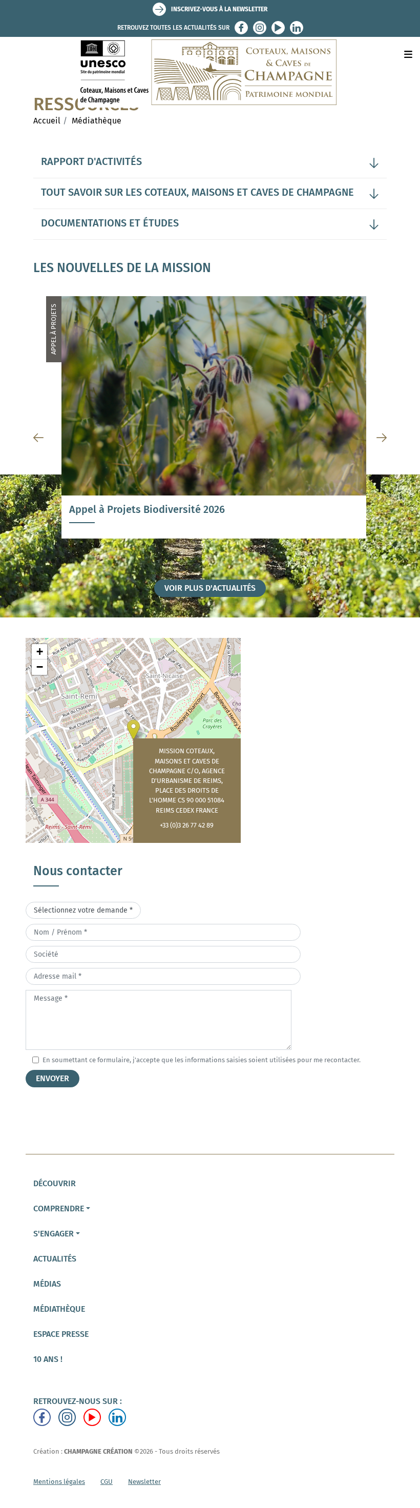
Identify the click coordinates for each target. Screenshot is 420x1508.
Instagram (259, 27)
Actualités (54, 1259)
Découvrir (54, 1183)
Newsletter (144, 1481)
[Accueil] (210, 72)
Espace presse (61, 1334)
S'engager (53, 1233)
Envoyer (52, 1078)
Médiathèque (96, 121)
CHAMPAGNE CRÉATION (98, 1451)
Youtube (278, 27)
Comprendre (58, 1208)
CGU (106, 1481)
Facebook (241, 27)
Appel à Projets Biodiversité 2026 (147, 509)
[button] (133, 729)
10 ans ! (47, 1359)
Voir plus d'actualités (210, 588)
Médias (47, 1284)
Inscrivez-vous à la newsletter (219, 9)
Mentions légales (59, 1481)
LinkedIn (296, 27)
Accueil (46, 121)
